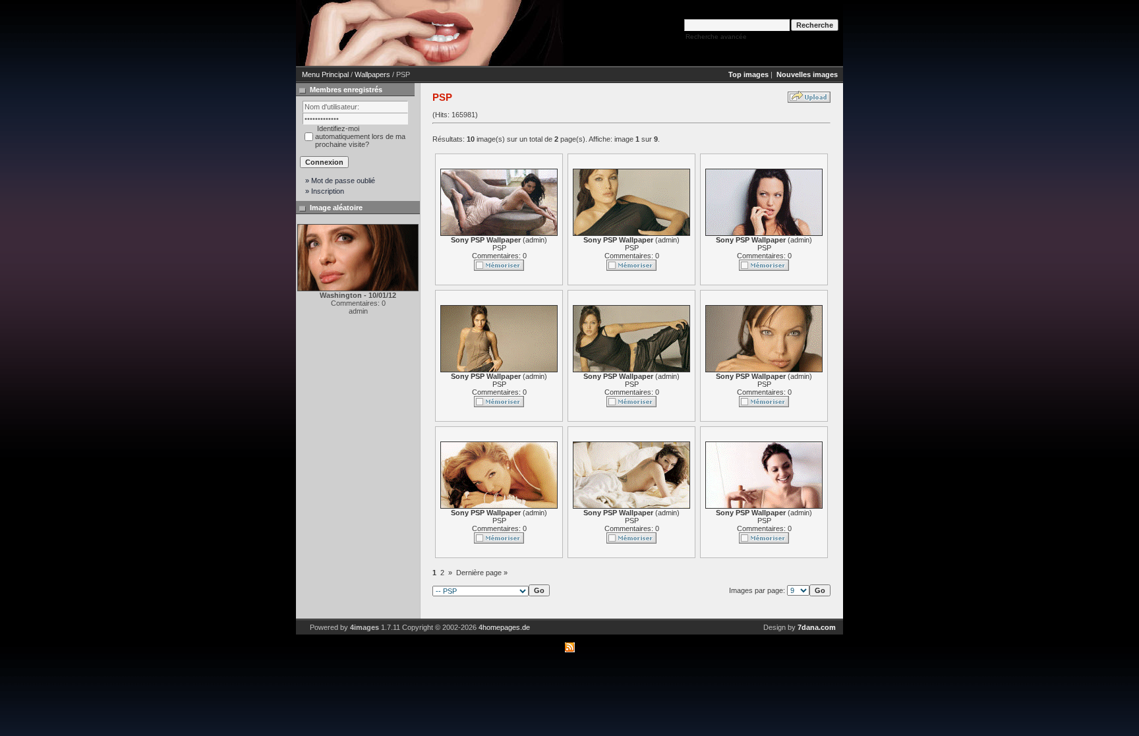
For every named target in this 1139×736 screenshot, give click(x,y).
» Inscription (324, 191)
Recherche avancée (716, 36)
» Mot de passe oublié (340, 180)
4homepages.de (504, 627)
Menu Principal (325, 74)
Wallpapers (372, 74)
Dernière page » (482, 573)
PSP (499, 248)
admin (534, 240)
